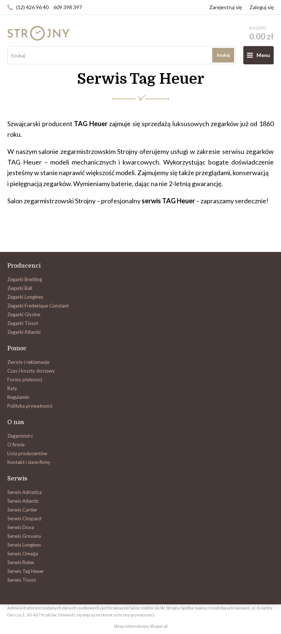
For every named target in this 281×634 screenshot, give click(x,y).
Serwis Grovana (24, 536)
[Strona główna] (38, 33)
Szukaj (223, 55)
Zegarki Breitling (24, 279)
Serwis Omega (22, 553)
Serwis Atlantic (23, 501)
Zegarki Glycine (23, 314)
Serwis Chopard (24, 518)
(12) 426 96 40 (32, 7)
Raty (12, 388)
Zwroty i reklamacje (28, 362)
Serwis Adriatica (24, 492)
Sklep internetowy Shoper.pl (141, 626)
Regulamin (18, 397)
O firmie (16, 445)
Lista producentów (27, 453)
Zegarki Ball (19, 288)
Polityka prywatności (29, 406)
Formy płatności (24, 379)
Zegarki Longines (25, 297)
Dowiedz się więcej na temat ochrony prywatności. (106, 615)
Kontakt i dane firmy (28, 462)
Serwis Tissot (21, 580)
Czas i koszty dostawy (31, 371)
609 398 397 (67, 7)
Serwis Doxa (20, 527)
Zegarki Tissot (22, 323)
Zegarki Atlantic (24, 332)
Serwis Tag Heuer (25, 571)
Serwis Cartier (22, 510)
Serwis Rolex (20, 562)
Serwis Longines (24, 545)
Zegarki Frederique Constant (38, 306)
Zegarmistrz (20, 436)
